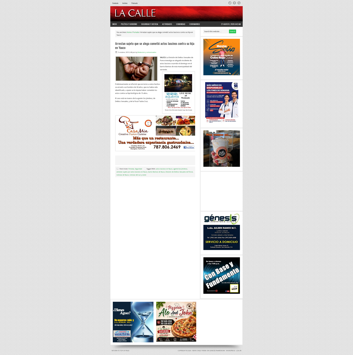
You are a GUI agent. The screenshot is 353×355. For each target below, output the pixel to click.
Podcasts (135, 3)
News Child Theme (199, 351)
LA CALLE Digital (142, 13)
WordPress (230, 351)
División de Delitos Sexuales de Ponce (179, 172)
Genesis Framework (217, 351)
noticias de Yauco (123, 175)
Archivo (124, 3)
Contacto (115, 3)
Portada (131, 169)
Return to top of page (120, 351)
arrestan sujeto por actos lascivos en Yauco (132, 172)
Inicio (114, 24)
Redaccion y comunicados (147, 52)
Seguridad (138, 169)
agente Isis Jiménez (180, 169)
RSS (239, 3)
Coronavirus (194, 24)
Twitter (230, 3)
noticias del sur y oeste (138, 175)
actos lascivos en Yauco (164, 169)
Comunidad (180, 24)
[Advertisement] (207, 14)
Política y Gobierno (129, 24)
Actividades (167, 24)
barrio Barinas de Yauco (156, 172)
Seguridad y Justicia (149, 24)
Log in (238, 351)
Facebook (234, 3)
